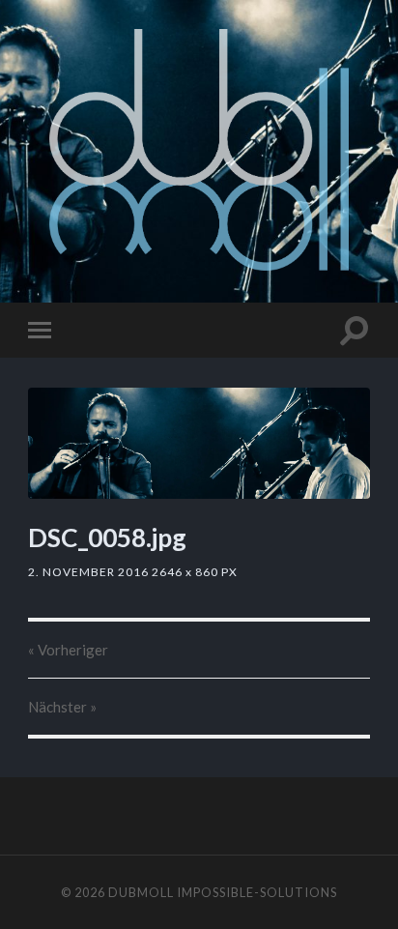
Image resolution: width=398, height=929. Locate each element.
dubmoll (141, 892)
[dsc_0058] (199, 443)
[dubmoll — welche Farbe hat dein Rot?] (199, 150)
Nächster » (62, 706)
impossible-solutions (257, 892)
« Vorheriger (68, 649)
